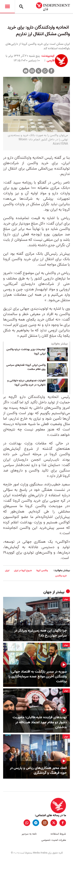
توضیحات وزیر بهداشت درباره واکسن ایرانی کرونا (26, 351)
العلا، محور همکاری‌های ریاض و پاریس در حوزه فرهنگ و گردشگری (38, 770)
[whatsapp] (27, 822)
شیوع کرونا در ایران (23, 570)
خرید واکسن (61, 576)
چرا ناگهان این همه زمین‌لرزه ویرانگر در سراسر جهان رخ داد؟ (40, 633)
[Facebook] (51, 71)
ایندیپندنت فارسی (47, 58)
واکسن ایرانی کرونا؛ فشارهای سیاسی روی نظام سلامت (26, 367)
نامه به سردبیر (29, 834)
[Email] (32, 71)
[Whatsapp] (45, 71)
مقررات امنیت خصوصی (53, 840)
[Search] (21, 6)
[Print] (26, 71)
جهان (47, 592)
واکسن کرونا (42, 570)
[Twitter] (38, 71)
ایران (7, 570)
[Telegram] (36, 822)
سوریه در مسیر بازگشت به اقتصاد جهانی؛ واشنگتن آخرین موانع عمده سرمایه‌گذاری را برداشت (38, 676)
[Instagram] (44, 822)
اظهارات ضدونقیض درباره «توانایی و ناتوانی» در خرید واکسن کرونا (26, 383)
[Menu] (7, 6)
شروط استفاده (58, 834)
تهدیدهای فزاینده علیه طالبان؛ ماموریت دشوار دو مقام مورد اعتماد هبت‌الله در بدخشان (40, 722)
